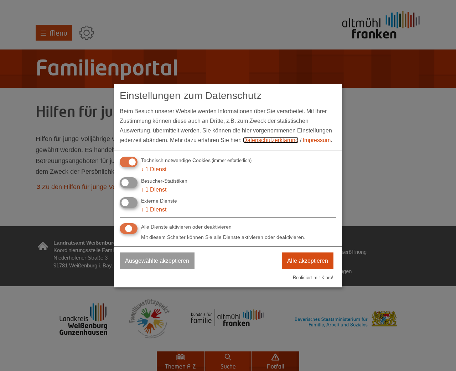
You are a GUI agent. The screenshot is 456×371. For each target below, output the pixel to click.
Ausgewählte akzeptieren (157, 261)
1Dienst (153, 169)
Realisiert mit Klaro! (313, 277)
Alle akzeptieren (307, 261)
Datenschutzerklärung (271, 140)
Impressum (317, 140)
